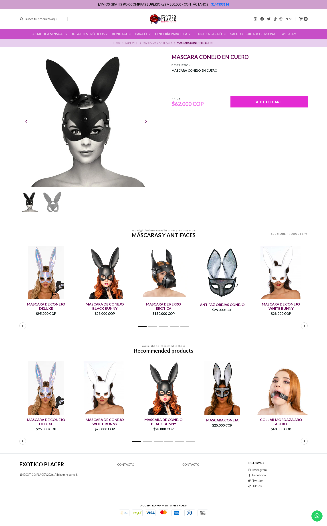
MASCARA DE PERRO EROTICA (163, 306)
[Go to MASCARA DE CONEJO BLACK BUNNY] (104, 272)
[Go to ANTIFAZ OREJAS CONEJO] (222, 272)
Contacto (125, 464)
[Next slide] (146, 121)
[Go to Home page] (164, 18)
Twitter (257, 480)
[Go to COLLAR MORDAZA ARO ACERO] (281, 388)
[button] (142, 326)
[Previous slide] (26, 121)
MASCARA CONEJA (222, 420)
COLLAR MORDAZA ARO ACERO (281, 421)
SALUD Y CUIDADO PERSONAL (253, 34)
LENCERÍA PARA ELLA (171, 34)
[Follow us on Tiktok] (275, 19)
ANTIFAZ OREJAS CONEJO (222, 304)
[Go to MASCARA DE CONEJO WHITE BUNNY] (281, 272)
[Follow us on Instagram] (255, 19)
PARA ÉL (141, 34)
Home (117, 42)
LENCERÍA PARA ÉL (209, 34)
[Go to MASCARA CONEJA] (222, 388)
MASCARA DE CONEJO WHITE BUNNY (281, 306)
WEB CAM (289, 34)
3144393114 (220, 4)
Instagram (259, 469)
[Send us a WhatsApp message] (317, 516)
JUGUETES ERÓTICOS (88, 34)
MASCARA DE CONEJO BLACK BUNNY (105, 306)
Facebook (259, 475)
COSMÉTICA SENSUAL (47, 34)
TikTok (257, 486)
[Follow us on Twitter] (268, 19)
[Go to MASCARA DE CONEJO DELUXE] (46, 272)
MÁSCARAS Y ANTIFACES (157, 42)
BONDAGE (120, 34)
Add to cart (269, 102)
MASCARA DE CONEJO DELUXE (46, 306)
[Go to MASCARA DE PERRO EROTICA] (163, 272)
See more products (287, 234)
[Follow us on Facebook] (262, 19)
